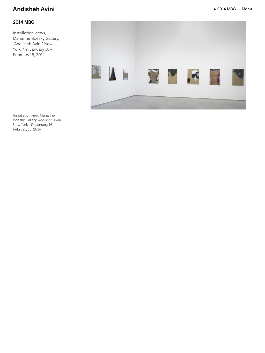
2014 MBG (226, 9)
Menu (247, 9)
